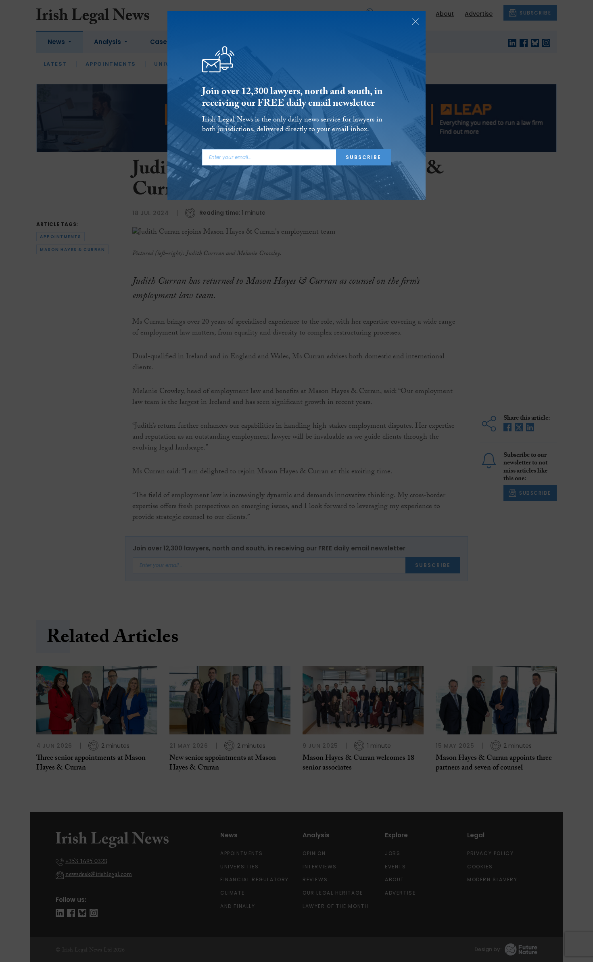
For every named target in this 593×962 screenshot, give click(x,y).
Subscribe (363, 157)
